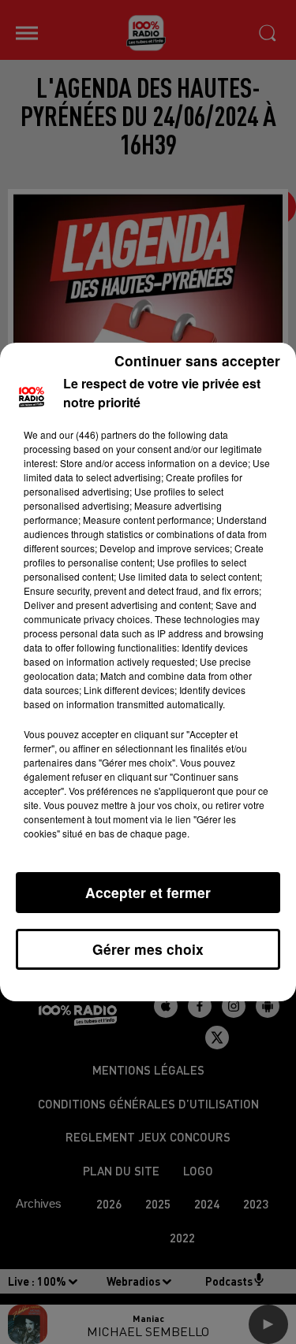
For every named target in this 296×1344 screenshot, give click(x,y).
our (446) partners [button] (98, 434)
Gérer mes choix (148, 949)
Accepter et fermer (148, 892)
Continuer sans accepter (197, 360)
